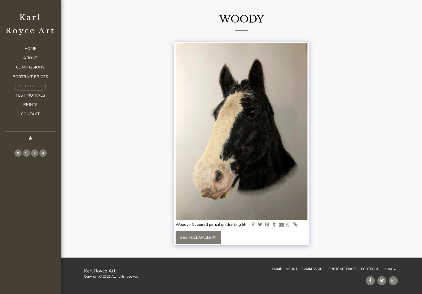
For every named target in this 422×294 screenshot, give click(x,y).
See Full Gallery (198, 237)
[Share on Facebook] (253, 225)
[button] (18, 153)
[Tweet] (260, 225)
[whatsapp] (288, 225)
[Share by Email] (281, 225)
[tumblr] (274, 225)
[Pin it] (267, 225)
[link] (295, 225)
